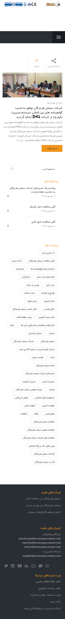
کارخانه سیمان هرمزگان (44, 454)
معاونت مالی (30, 405)
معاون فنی (50, 413)
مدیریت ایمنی (48, 381)
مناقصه (23, 413)
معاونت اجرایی (48, 405)
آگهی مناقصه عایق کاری (43, 221)
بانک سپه (55, 601)
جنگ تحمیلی (49, 301)
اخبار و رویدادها (54, 102)
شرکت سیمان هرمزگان (23, 341)
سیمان (52, 333)
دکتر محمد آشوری (47, 317)
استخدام (20, 269)
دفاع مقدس (49, 309)
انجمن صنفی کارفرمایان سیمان (44, 511)
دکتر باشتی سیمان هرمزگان (24, 309)
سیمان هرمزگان (48, 341)
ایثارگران (26, 277)
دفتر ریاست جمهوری (49, 587)
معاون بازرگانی (21, 397)
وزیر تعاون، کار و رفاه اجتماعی (42, 446)
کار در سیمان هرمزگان (45, 462)
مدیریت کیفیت (29, 381)
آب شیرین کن (48, 253)
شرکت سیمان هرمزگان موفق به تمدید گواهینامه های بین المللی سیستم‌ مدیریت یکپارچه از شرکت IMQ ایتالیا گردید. (36, 112)
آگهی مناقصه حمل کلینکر (42, 206)
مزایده (52, 389)
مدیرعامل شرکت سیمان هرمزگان (40, 373)
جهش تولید (32, 301)
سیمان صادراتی (35, 333)
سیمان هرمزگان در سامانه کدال (43, 498)
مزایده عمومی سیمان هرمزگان (29, 389)
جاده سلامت (29, 293)
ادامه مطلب (52, 148)
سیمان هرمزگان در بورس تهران (43, 505)
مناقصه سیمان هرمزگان (44, 421)
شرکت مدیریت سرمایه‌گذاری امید (42, 608)
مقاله (36, 413)
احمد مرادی (17, 261)
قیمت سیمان (37, 357)
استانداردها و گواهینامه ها (43, 269)
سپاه (12, 325)
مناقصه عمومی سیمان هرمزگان (41, 430)
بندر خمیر (50, 285)
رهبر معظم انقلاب (24, 317)
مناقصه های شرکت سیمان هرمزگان (39, 437)
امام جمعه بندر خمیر (46, 277)
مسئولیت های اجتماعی (45, 397)
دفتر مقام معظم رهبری (48, 581)
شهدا (52, 357)
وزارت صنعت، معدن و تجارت (45, 594)
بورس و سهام (33, 285)
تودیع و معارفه (48, 293)
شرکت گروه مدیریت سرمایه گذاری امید (37, 349)
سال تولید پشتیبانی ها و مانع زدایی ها (38, 325)
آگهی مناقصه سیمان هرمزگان (42, 261)
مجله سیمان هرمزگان (45, 365)
